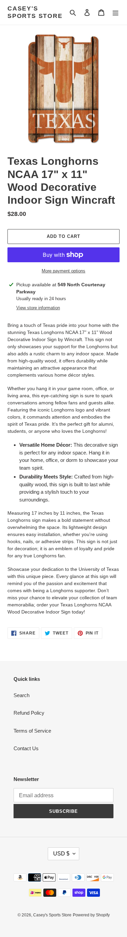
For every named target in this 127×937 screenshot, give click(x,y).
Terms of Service (32, 731)
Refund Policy (29, 713)
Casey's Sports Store (35, 12)
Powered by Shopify (91, 915)
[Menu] (115, 12)
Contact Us (26, 748)
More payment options (63, 270)
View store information (38, 307)
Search (21, 695)
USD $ (61, 853)
